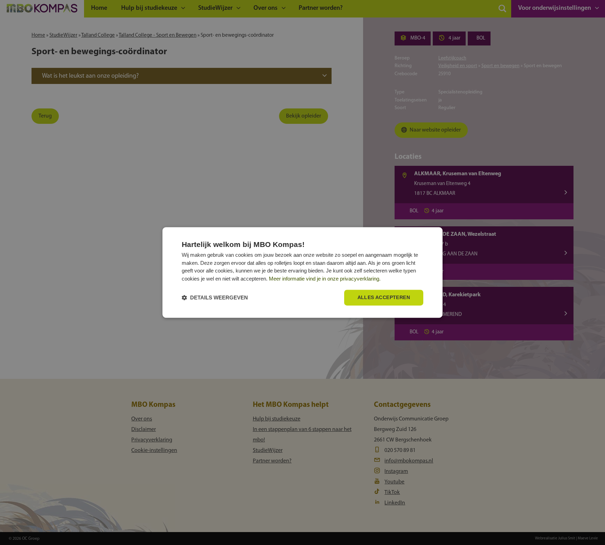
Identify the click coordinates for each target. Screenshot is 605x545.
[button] (215, 298)
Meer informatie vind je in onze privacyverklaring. (325, 279)
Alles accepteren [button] (383, 297)
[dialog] (302, 272)
